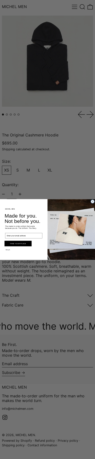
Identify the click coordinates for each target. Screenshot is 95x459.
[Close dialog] (92, 201)
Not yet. (8, 250)
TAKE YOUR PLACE (18, 243)
